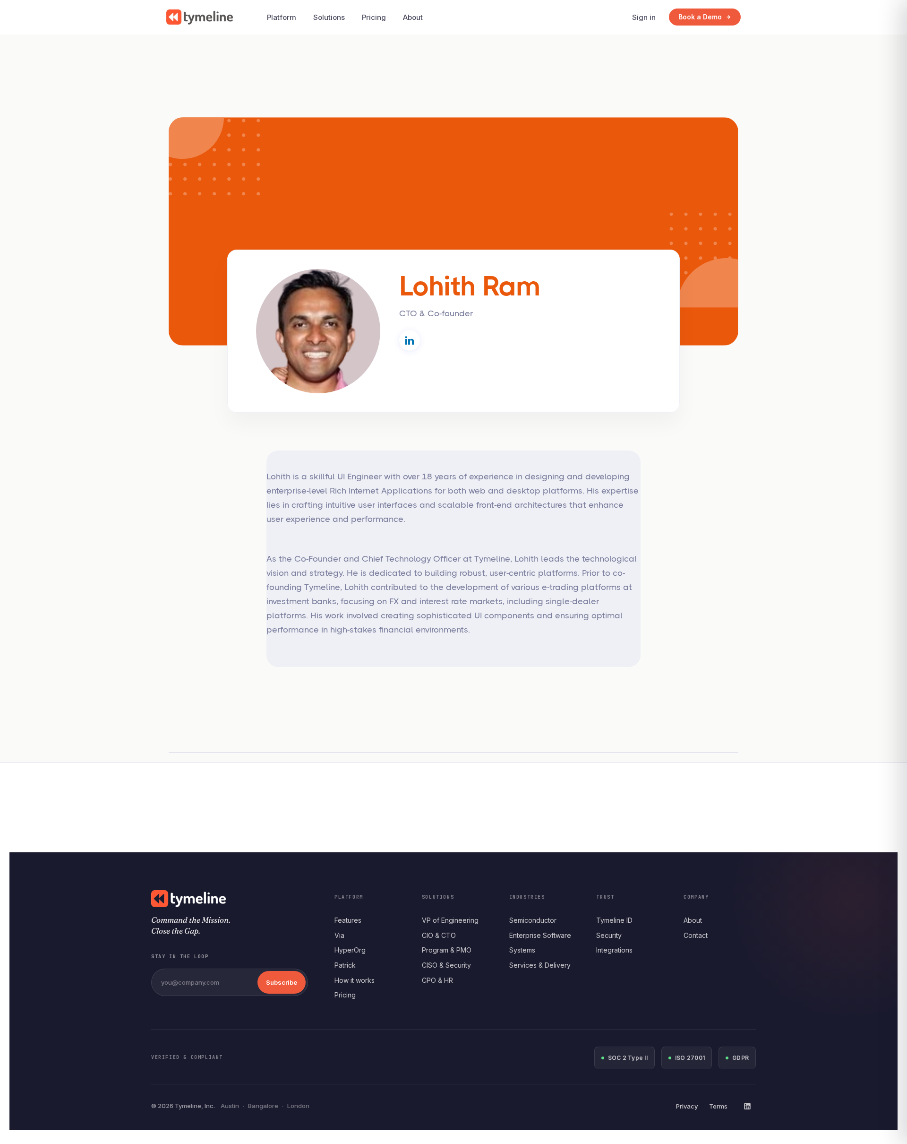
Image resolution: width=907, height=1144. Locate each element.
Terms (718, 1106)
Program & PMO (446, 950)
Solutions (329, 17)
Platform (281, 17)
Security (609, 935)
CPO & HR (437, 980)
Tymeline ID (614, 920)
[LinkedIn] (747, 1106)
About (413, 17)
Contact (696, 935)
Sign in (644, 17)
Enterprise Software (540, 935)
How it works (354, 980)
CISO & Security (446, 965)
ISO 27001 (690, 1057)
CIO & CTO (439, 935)
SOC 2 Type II (628, 1057)
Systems (522, 950)
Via (339, 935)
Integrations (614, 950)
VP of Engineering (450, 920)
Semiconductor (532, 920)
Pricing (374, 17)
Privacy (687, 1106)
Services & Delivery (540, 965)
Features (347, 920)
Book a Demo (700, 17)
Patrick (345, 965)
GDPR (740, 1057)
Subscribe (281, 982)
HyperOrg (350, 950)
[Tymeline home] (199, 17)
